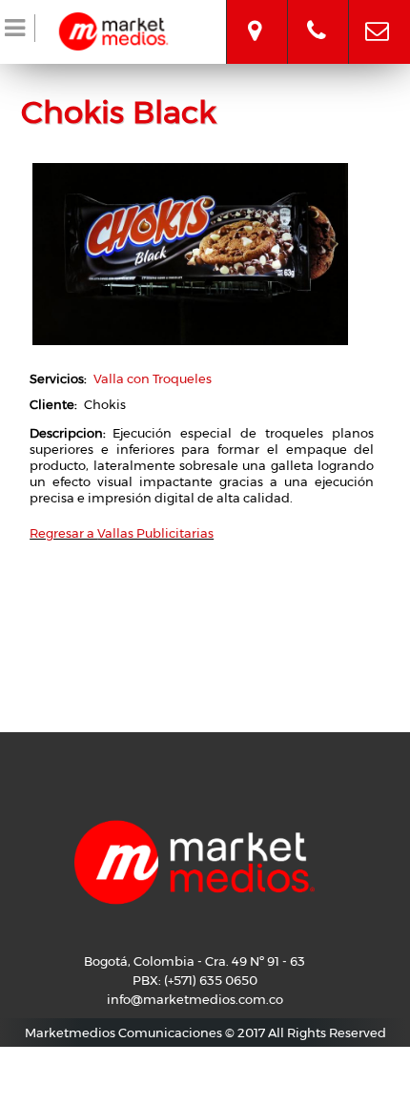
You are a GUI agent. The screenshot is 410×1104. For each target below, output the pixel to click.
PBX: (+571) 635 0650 (195, 980)
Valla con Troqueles (152, 378)
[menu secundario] (17, 31)
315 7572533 (316, 14)
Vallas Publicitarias (155, 533)
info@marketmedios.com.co (377, 14)
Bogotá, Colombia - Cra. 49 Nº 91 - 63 (254, 14)
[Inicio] (113, 28)
